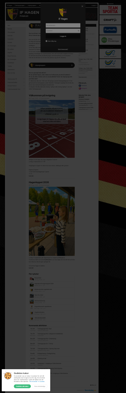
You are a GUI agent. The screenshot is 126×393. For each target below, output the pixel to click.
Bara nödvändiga (39, 386)
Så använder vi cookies (37, 381)
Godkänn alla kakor (22, 386)
